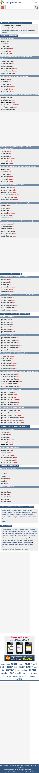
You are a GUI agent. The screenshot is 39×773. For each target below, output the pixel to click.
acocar (17, 547)
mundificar (12, 531)
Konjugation (35, 765)
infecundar (19, 549)
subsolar (11, 533)
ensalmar (5, 28)
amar (8, 510)
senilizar (19, 540)
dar (3, 670)
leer (27, 676)
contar (4, 521)
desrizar (4, 540)
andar (24, 510)
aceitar (9, 517)
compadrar (5, 549)
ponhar (10, 512)
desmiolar (13, 535)
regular (23, 512)
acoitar (12, 514)
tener (14, 663)
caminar (23, 670)
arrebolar (27, 535)
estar (19, 679)
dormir (21, 664)
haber (28, 663)
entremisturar (28, 540)
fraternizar (5, 514)
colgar (15, 529)
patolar (11, 538)
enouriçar (5, 535)
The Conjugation (15, 765)
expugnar (5, 544)
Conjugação (20, 767)
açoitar (18, 514)
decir (2, 667)
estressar (11, 519)
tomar (34, 512)
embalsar (34, 531)
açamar (30, 514)
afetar (12, 549)
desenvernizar (6, 542)
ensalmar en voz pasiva (10, 30)
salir (24, 673)
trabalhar (17, 512)
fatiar (22, 547)
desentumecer (23, 529)
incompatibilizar (31, 533)
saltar (10, 667)
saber (21, 676)
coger (3, 664)
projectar (33, 529)
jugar (17, 670)
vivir (30, 673)
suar (28, 519)
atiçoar (4, 547)
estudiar (4, 673)
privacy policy (24, 772)
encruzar (11, 547)
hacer (29, 666)
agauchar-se (19, 544)
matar (34, 517)
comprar (15, 517)
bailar (8, 664)
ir (3, 676)
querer (15, 676)
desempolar (28, 542)
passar (4, 512)
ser (12, 672)
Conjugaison (4, 765)
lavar (28, 512)
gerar (27, 547)
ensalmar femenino (15, 28)
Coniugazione (25, 765)
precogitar (11, 540)
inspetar (27, 531)
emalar (20, 535)
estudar (14, 510)
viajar (3, 517)
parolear (29, 538)
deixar (30, 510)
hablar (22, 667)
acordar (22, 517)
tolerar (11, 544)
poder (32, 676)
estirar (4, 533)
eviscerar (5, 538)
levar (17, 519)
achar (33, 519)
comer (32, 669)
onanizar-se (29, 544)
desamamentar (7, 529)
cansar (28, 517)
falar (19, 510)
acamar (24, 514)
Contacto (32, 772)
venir (35, 664)
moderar (20, 531)
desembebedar (17, 542)
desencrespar (20, 533)
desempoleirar (20, 538)
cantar (4, 510)
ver (15, 667)
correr (36, 667)
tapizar (34, 535)
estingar (4, 531)
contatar (23, 519)
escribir (18, 673)
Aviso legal (20, 769)
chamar (4, 519)
